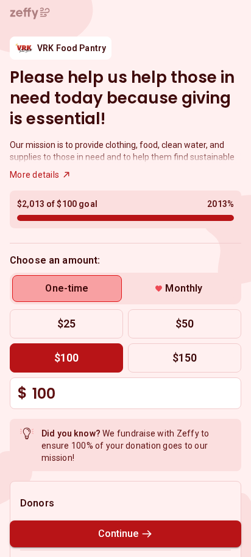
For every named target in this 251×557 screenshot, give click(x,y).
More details (34, 175)
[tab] (67, 288)
